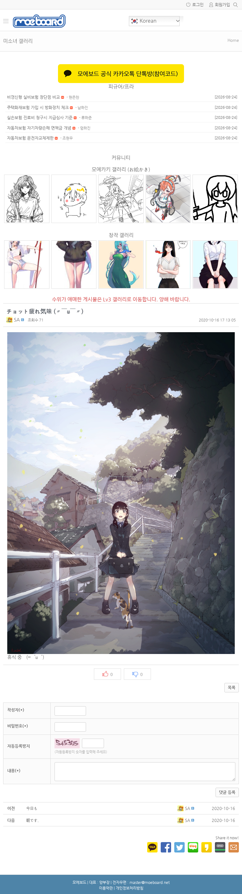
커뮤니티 (121, 158)
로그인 (198, 4)
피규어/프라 (121, 87)
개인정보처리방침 (129, 888)
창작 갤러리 (121, 235)
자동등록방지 (18, 746)
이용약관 (106, 888)
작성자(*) (15, 709)
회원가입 (222, 4)
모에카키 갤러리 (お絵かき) (121, 169)
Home (233, 40)
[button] (10, 319)
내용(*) (13, 770)
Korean (147, 21)
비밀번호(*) (17, 726)
